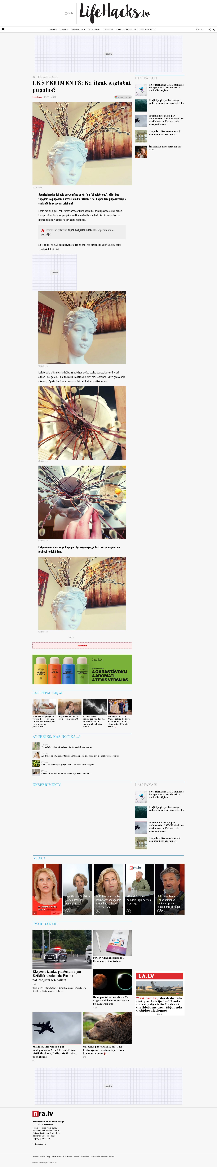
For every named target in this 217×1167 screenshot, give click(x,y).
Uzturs (64, 29)
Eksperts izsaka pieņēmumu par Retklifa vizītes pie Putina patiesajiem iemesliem (56, 976)
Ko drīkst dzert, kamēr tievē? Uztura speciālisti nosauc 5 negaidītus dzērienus (80, 756)
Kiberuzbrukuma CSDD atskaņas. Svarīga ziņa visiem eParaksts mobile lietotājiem (166, 88)
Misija (48, 1157)
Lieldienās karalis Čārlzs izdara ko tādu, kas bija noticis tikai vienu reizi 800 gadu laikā (119, 721)
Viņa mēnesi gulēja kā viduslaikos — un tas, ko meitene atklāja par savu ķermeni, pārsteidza (43, 721)
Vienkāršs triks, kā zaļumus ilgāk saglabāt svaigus (66, 747)
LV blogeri (94, 29)
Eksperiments (147, 29)
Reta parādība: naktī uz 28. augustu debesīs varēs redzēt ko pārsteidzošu (111, 1001)
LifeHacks (41, 77)
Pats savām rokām (126, 29)
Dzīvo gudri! (78, 29)
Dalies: (71, 637)
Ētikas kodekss (95, 1157)
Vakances (104, 1157)
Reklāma (42, 1157)
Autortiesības (85, 1157)
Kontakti (111, 1157)
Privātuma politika (58, 1157)
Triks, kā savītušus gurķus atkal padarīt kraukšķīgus (67, 765)
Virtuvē (52, 29)
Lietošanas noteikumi (72, 1157)
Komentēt (82, 645)
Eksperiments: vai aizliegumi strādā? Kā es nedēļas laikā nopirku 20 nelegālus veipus (94, 721)
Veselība (108, 29)
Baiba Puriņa (37, 97)
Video (39, 858)
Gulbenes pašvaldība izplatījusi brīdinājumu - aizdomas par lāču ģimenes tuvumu (103, 1050)
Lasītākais (146, 78)
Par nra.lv (35, 1157)
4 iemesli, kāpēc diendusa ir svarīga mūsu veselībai (66, 774)
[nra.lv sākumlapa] (69, 13)
